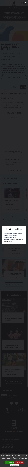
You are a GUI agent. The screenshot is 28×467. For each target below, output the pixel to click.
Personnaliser (14, 465)
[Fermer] (25, 2)
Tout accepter (10, 462)
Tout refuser (19, 462)
